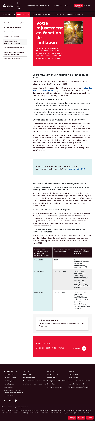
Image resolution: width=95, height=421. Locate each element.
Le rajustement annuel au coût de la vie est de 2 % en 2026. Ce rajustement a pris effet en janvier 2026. (60, 83)
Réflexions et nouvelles (12, 390)
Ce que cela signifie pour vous (47, 99)
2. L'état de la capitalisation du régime (51, 210)
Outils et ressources (74, 14)
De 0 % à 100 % (59, 292)
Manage (72, 418)
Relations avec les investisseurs (34, 384)
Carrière (56, 6)
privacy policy (50, 410)
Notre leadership (10, 378)
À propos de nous (19, 5)
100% (56, 260)
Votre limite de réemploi (12, 27)
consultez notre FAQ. (76, 169)
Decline (81, 418)
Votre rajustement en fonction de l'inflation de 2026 (60, 76)
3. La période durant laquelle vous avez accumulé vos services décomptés (59, 231)
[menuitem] (8, 14)
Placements (31, 6)
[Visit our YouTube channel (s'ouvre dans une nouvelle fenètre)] (9, 400)
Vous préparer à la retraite (41, 14)
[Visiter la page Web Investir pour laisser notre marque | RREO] (8, 6)
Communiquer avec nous (13, 393)
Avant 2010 (38, 260)
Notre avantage (28, 374)
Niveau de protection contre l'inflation (62, 250)
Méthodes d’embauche (76, 384)
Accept (89, 418)
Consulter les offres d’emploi (78, 387)
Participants (44, 6)
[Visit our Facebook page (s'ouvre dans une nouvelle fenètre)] (4, 400)
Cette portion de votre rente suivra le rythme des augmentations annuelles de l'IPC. (81, 263)
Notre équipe (73, 378)
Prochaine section (44, 343)
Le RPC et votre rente (11, 36)
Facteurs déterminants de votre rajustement (59, 183)
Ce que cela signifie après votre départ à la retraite (81, 251)
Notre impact (9, 384)
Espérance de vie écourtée (13, 59)
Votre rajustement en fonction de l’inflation (12, 42)
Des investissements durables (34, 381)
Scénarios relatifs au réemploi (14, 32)
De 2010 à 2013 (40, 272)
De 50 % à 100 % (60, 272)
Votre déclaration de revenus (14, 47)
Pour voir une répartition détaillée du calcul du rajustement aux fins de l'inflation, (60, 167)
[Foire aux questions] (62, 323)
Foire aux (48, 320)
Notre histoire (9, 374)
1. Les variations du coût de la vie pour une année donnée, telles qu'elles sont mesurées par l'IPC (61, 188)
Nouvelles (58, 14)
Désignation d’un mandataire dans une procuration (14, 53)
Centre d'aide (9, 396)
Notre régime (9, 381)
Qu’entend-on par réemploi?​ (14, 23)
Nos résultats (8, 387)
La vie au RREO (73, 374)
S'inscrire (87, 5)
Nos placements (29, 378)
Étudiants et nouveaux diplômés (80, 381)
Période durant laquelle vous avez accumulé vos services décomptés (41, 252)
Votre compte (8, 14)
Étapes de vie (22, 14)
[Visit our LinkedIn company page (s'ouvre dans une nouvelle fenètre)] (15, 400)
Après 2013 (38, 292)
